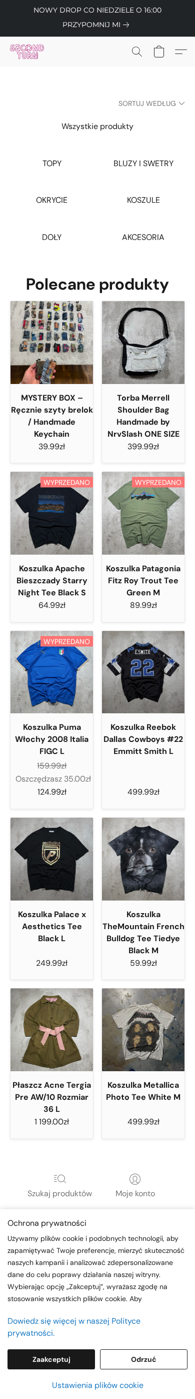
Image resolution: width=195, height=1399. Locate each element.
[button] (28, 52)
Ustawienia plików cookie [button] (98, 1385)
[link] (97, 25)
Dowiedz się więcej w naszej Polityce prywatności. (74, 1327)
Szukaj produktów (60, 1193)
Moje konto (135, 1193)
